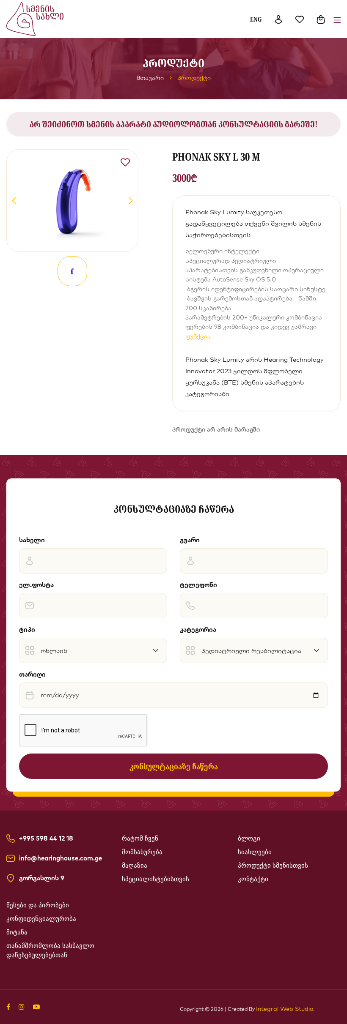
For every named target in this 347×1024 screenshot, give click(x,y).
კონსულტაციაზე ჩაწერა (173, 766)
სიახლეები (255, 852)
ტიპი (27, 629)
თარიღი (32, 674)
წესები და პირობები (37, 905)
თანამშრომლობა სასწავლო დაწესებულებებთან (50, 950)
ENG (256, 19)
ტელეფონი (198, 585)
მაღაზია (134, 865)
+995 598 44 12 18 (46, 838)
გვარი (190, 540)
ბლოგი (249, 838)
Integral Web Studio (284, 1009)
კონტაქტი (253, 879)
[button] (14, 200)
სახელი (32, 540)
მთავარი (150, 78)
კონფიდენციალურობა (41, 918)
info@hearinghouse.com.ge (60, 858)
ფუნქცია (198, 336)
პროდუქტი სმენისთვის (273, 865)
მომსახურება (142, 852)
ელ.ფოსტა (36, 585)
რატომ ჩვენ (140, 838)
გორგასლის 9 (41, 878)
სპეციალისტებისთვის (155, 879)
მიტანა (17, 932)
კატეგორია (198, 629)
